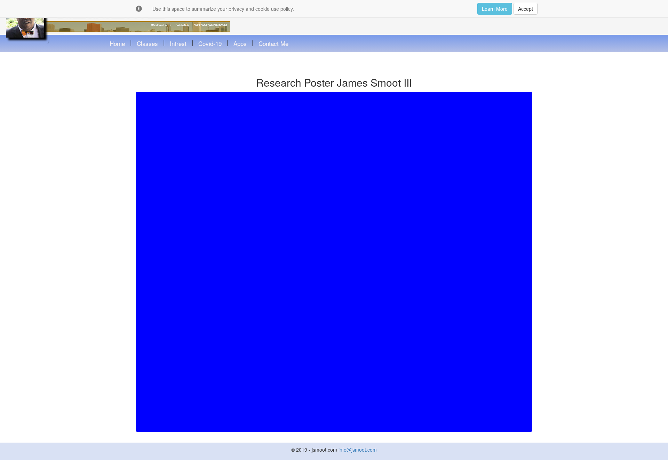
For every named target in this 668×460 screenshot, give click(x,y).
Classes (147, 43)
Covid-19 (210, 43)
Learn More (495, 8)
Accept (525, 8)
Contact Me (273, 43)
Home (117, 43)
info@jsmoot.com (358, 449)
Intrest (178, 43)
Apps (240, 43)
